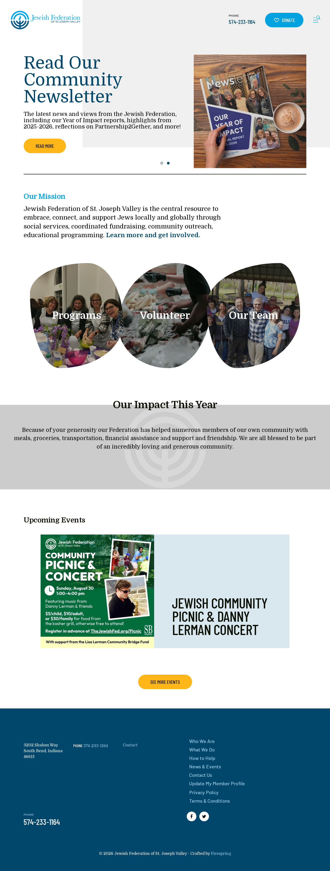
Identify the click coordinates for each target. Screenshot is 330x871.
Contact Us (200, 775)
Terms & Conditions (209, 801)
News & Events (205, 766)
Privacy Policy (204, 792)
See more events (165, 682)
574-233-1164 (242, 21)
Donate (288, 20)
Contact (130, 745)
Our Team (253, 315)
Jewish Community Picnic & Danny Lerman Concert (219, 616)
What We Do (202, 749)
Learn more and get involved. (153, 235)
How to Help (202, 758)
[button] (316, 19)
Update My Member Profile (217, 783)
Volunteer (165, 315)
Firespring (221, 853)
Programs (76, 315)
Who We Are (202, 741)
